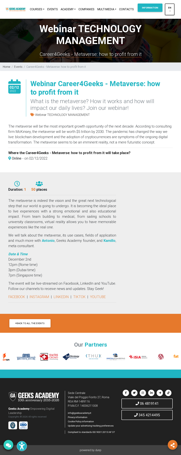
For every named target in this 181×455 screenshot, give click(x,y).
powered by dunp (90, 450)
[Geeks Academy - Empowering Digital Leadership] (15, 9)
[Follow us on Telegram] (160, 393)
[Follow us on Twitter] (134, 393)
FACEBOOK (16, 297)
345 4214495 (149, 415)
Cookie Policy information (81, 421)
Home (6, 66)
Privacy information (77, 417)
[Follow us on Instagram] (143, 393)
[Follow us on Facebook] (126, 393)
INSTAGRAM (39, 297)
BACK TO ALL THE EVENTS (30, 323)
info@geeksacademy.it (79, 412)
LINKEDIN (61, 297)
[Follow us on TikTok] (168, 393)
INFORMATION (150, 7)
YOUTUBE (98, 297)
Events (18, 66)
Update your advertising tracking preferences (91, 425)
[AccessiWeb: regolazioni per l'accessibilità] (22, 446)
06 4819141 (149, 403)
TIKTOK (79, 297)
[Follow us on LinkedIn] (151, 393)
